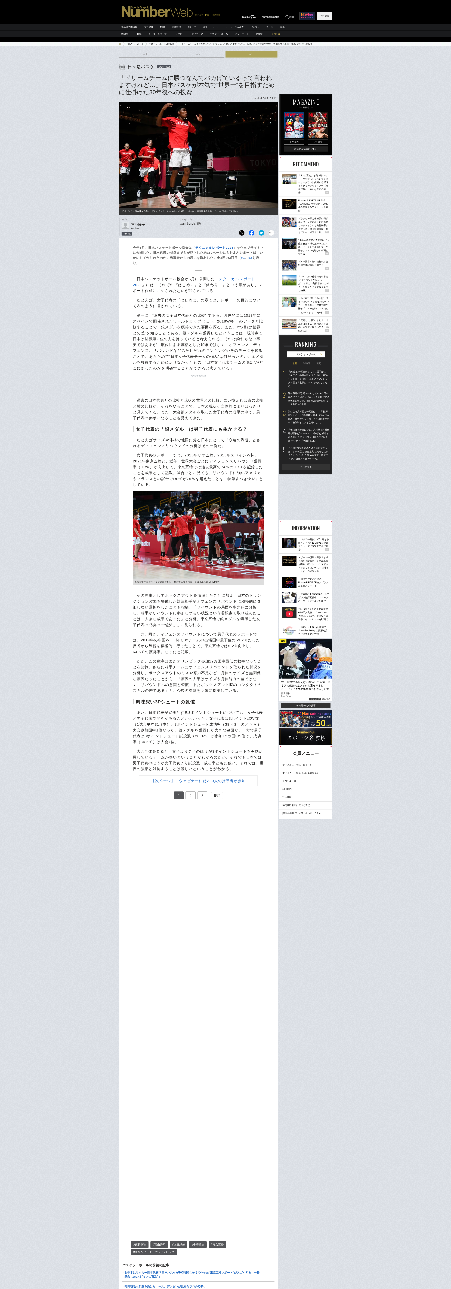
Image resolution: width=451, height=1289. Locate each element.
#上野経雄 (178, 1244)
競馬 (282, 27)
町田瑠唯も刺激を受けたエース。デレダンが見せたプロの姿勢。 (165, 1286)
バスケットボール (219, 34)
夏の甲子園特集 (129, 27)
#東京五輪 (217, 1244)
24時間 (306, 363)
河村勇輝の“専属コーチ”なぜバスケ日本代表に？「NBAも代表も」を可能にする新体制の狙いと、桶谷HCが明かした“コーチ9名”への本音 (308, 399)
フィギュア (197, 34)
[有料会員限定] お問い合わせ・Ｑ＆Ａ (301, 813)
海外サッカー (210, 27)
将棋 (139, 34)
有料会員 (324, 15)
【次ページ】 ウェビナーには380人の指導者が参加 (198, 781)
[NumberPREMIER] (307, 16)
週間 (318, 363)
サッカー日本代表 (234, 27)
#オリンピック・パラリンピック (153, 1252)
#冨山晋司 (159, 1244)
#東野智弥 (139, 1244)
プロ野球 (148, 27)
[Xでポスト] (242, 233)
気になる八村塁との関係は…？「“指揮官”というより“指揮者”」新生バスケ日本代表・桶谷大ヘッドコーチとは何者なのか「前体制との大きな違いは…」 (308, 417)
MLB (162, 27)
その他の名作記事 (306, 705)
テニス (269, 27)
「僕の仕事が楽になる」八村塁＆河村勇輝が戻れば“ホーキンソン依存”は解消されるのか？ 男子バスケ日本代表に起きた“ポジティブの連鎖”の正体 (308, 435)
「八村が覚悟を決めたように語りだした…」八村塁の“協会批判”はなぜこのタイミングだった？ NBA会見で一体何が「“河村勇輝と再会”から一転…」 (308, 453)
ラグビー (180, 34)
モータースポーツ (157, 34)
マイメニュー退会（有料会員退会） (300, 773)
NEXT (217, 795)
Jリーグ (192, 27)
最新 (294, 363)
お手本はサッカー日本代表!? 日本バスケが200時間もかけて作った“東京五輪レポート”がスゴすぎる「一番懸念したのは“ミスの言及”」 (192, 1274)
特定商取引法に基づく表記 (296, 805)
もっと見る (306, 467)
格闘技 (124, 34)
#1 (145, 54)
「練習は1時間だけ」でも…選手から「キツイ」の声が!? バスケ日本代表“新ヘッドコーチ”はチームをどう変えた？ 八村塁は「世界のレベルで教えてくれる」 (308, 379)
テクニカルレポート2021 (214, 247)
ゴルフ (254, 27)
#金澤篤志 (197, 1244)
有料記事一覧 (289, 781)
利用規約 (287, 789)
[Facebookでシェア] (251, 233)
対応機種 (287, 797)
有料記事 (275, 34)
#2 (198, 54)
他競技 (259, 34)
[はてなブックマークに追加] (261, 233)
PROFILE (127, 233)
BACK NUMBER (164, 66)
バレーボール (242, 34)
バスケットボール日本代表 (161, 44)
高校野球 (176, 27)
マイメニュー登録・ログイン (297, 765)
